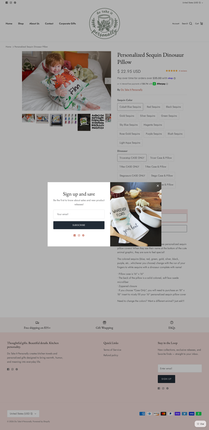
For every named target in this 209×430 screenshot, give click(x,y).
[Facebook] (75, 235)
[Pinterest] (83, 235)
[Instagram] (79, 235)
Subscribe (79, 225)
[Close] (158, 186)
